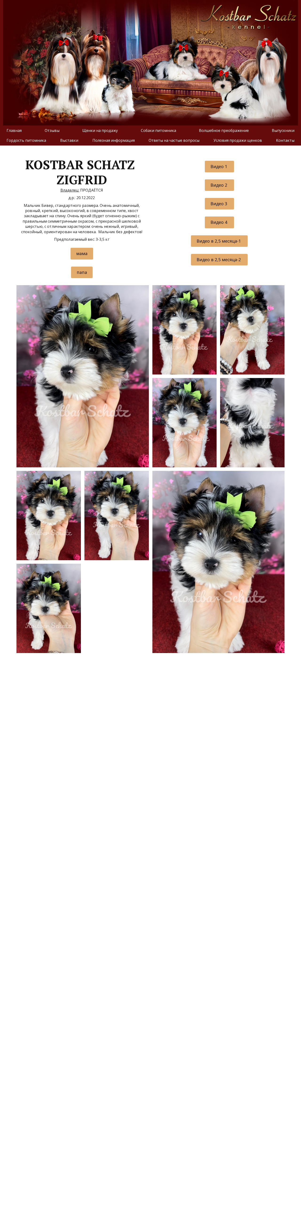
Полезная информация (113, 140)
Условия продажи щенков (238, 140)
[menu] (150, 136)
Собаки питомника (158, 130)
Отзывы (52, 130)
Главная (14, 130)
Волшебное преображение (224, 130)
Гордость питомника (26, 140)
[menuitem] (14, 130)
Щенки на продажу (100, 130)
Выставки (69, 140)
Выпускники (283, 130)
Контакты (285, 140)
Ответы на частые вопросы (174, 140)
